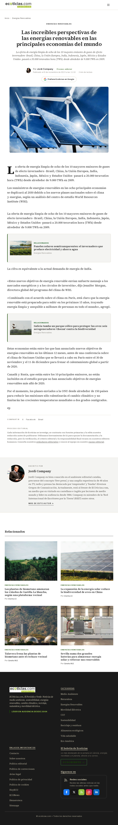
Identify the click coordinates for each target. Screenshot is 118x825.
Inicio (7, 18)
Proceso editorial (64, 69)
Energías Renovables (21, 18)
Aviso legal (15, 774)
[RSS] (81, 792)
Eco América (67, 741)
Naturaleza (66, 699)
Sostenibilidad (68, 720)
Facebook (31, 419)
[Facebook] (66, 792)
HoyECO (13, 789)
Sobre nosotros (17, 758)
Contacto (14, 753)
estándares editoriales (47, 441)
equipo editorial (96, 441)
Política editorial (18, 763)
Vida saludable (68, 735)
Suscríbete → (74, 762)
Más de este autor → (41, 503)
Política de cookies (19, 784)
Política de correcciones (22, 768)
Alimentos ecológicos (72, 730)
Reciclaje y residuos (71, 725)
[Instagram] (89, 792)
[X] (74, 792)
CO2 (63, 714)
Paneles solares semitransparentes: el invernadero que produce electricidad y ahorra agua (68, 248)
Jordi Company (45, 69)
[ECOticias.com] (18, 5)
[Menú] (108, 5)
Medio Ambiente (69, 694)
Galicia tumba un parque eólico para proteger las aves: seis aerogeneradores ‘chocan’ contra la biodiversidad (70, 328)
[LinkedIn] (96, 792)
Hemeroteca (15, 800)
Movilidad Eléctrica (71, 709)
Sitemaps (14, 805)
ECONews (14, 795)
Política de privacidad (20, 779)
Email (40, 419)
